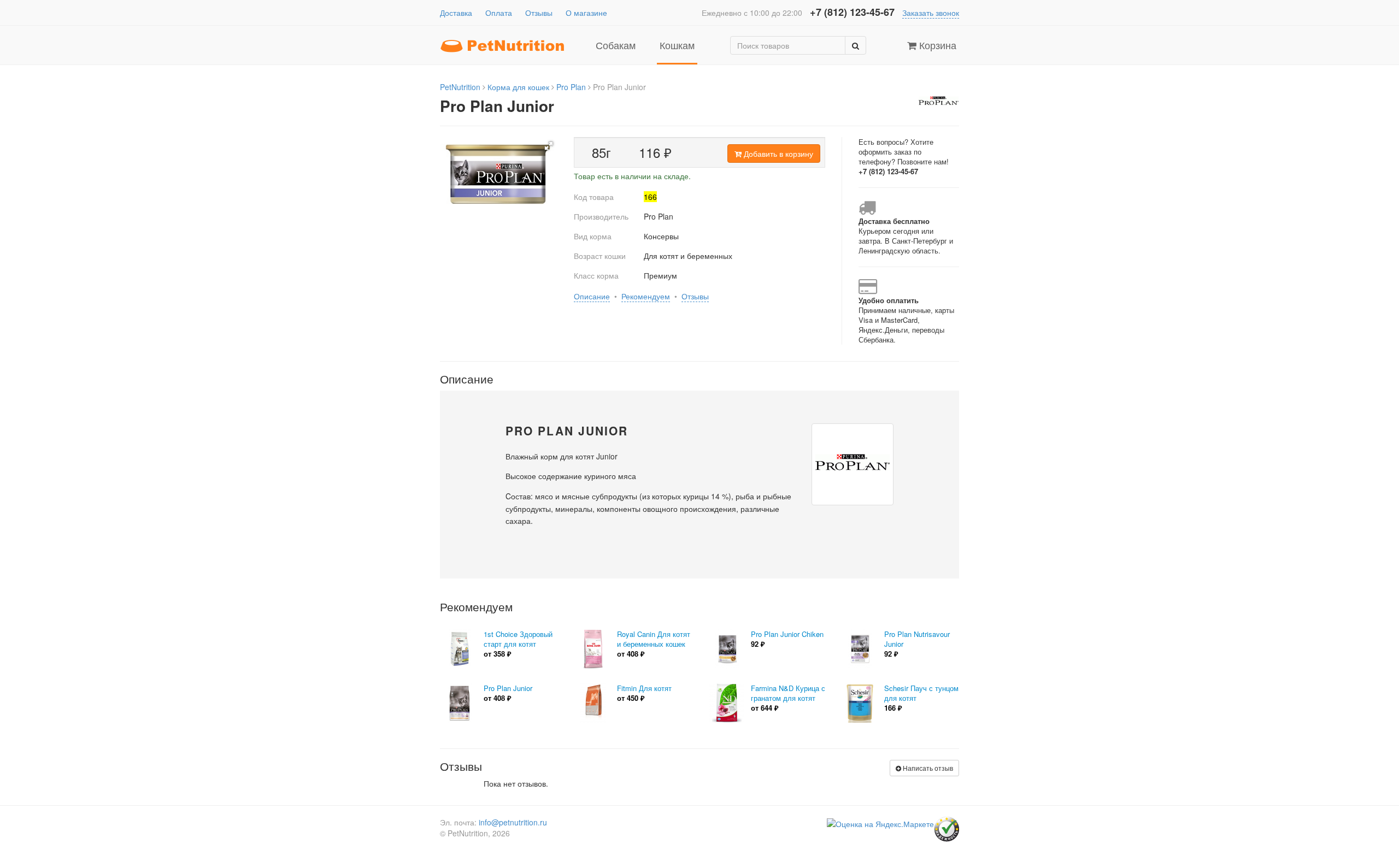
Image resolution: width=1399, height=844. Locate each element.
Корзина (936, 45)
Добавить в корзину (777, 153)
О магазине (586, 12)
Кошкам (677, 45)
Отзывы (538, 12)
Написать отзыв (927, 767)
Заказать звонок (930, 12)
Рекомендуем (645, 296)
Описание (592, 296)
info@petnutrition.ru (513, 822)
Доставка (456, 12)
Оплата (498, 12)
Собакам (616, 45)
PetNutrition (460, 86)
